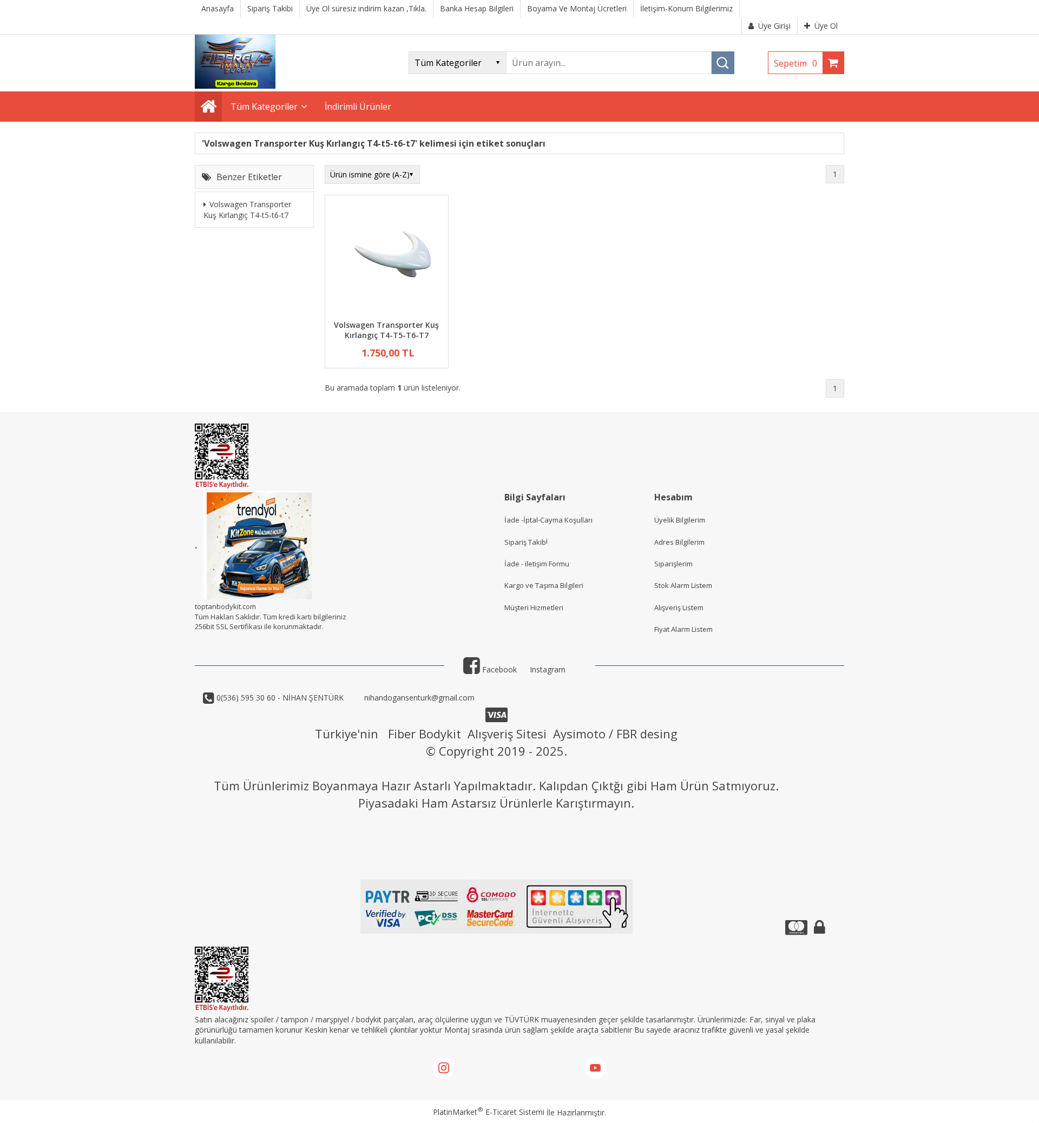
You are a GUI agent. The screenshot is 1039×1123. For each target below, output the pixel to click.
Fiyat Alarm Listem (683, 629)
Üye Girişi (774, 26)
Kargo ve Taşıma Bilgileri (543, 585)
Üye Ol (826, 26)
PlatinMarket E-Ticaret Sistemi (488, 1112)
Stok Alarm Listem (683, 585)
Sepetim (795, 63)
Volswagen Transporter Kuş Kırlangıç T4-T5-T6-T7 (386, 330)
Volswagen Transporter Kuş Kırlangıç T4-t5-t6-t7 (247, 210)
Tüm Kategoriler (264, 107)
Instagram (547, 669)
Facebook (498, 669)
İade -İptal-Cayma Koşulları (548, 520)
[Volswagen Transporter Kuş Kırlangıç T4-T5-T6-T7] (386, 258)
